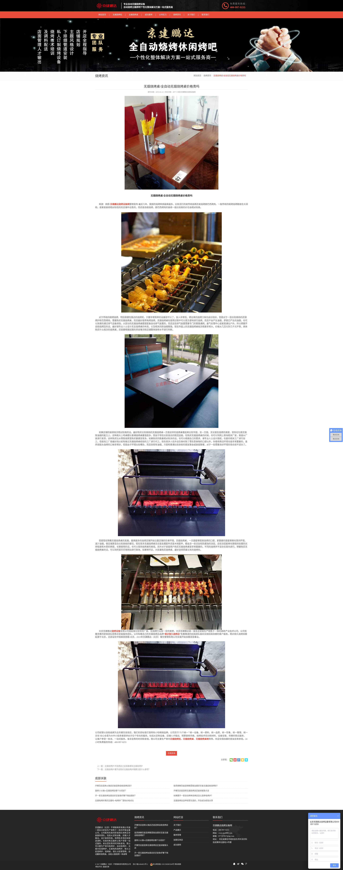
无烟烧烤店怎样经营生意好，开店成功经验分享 (193, 801)
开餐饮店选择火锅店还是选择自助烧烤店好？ (114, 786)
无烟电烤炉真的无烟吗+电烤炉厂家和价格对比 (114, 801)
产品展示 (177, 830)
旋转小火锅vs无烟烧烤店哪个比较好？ (111, 791)
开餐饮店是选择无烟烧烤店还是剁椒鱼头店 (191, 791)
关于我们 (177, 825)
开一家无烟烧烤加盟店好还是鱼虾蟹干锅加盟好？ (115, 796)
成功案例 (177, 845)
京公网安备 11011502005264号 (163, 864)
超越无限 (106, 867)
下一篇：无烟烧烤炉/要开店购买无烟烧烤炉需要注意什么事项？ (123, 769)
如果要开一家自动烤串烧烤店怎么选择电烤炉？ (193, 796)
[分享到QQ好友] (234, 864)
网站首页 (197, 76)
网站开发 (98, 867)
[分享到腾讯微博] (238, 759)
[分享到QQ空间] (242, 759)
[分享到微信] (231, 759)
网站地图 (178, 864)
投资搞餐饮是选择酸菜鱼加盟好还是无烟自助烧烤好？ (196, 786)
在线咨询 (171, 753)
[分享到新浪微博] (235, 759)
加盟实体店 (178, 840)
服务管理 (177, 835)
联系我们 (217, 817)
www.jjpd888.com (225, 833)
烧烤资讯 (207, 76)
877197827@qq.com (226, 836)
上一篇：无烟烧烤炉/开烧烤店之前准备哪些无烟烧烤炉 (120, 766)
